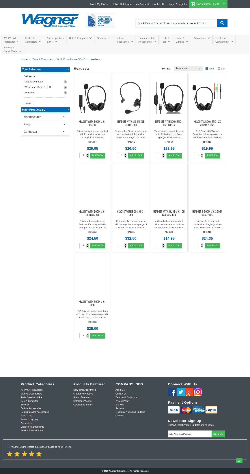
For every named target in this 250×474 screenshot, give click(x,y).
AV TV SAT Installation (10, 40)
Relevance (181, 68)
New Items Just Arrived (84, 390)
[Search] (222, 23)
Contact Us (158, 4)
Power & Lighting (180, 40)
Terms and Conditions (126, 397)
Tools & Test (165, 40)
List (223, 68)
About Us (120, 390)
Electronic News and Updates (130, 412)
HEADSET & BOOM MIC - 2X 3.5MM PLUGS (207, 122)
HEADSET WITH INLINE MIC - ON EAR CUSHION (169, 212)
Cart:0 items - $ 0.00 (208, 3)
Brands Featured (81, 397)
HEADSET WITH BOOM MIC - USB (130, 212)
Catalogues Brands (83, 404)
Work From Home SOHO (38, 87)
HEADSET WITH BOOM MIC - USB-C (92, 122)
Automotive (200, 38)
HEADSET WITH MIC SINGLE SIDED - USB (130, 122)
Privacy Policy (122, 401)
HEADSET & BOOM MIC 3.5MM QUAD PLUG (207, 212)
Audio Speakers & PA (55, 40)
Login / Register (178, 4)
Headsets (30, 92)
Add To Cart (98, 155)
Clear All (28, 103)
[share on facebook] (172, 392)
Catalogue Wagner (82, 401)
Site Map (119, 404)
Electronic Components (222, 40)
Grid (211, 68)
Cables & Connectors (31, 40)
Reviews (119, 408)
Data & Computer (78, 38)
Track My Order (99, 4)
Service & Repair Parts (10, 49)
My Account (142, 4)
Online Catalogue (122, 4)
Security (101, 38)
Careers (119, 415)
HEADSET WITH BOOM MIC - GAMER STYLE (92, 212)
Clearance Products (83, 393)
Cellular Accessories (122, 40)
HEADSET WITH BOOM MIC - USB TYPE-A (169, 122)
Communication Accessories (147, 40)
